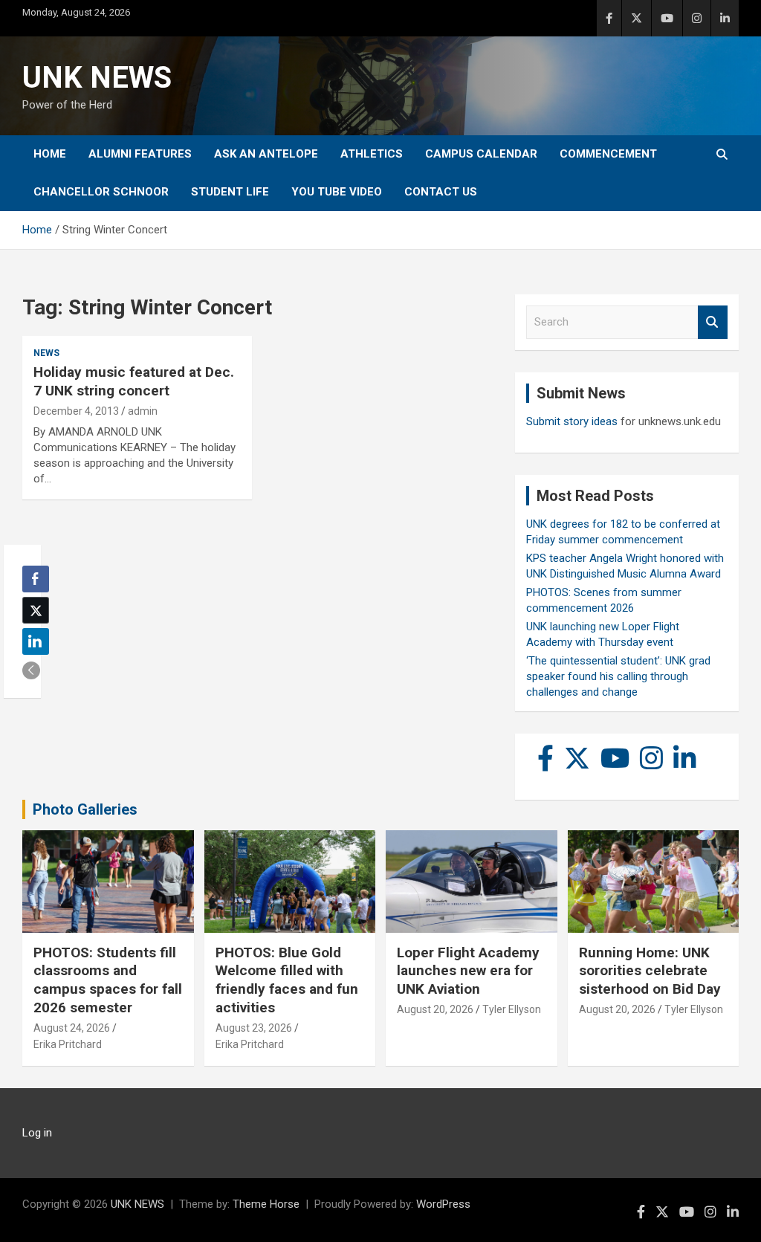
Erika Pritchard (67, 1044)
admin (143, 411)
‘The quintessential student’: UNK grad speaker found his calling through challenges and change (618, 676)
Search (713, 322)
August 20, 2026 (435, 1009)
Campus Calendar (481, 154)
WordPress (443, 1204)
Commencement (608, 154)
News (46, 353)
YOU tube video (336, 191)
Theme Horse (266, 1204)
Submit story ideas (572, 421)
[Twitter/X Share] (35, 610)
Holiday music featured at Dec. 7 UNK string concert (133, 381)
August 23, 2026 (254, 1028)
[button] (31, 670)
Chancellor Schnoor (101, 191)
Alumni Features (140, 154)
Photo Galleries (85, 809)
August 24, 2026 (71, 1028)
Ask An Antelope (266, 154)
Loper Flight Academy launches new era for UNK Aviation (468, 970)
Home (49, 154)
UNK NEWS (97, 77)
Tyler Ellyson (511, 1009)
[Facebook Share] (35, 579)
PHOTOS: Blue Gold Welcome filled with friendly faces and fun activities (287, 980)
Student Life (230, 191)
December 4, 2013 (76, 411)
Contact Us (440, 191)
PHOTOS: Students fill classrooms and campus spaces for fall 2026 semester (107, 980)
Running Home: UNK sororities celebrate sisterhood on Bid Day (650, 970)
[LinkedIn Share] (35, 641)
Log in (37, 1132)
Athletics (371, 154)
